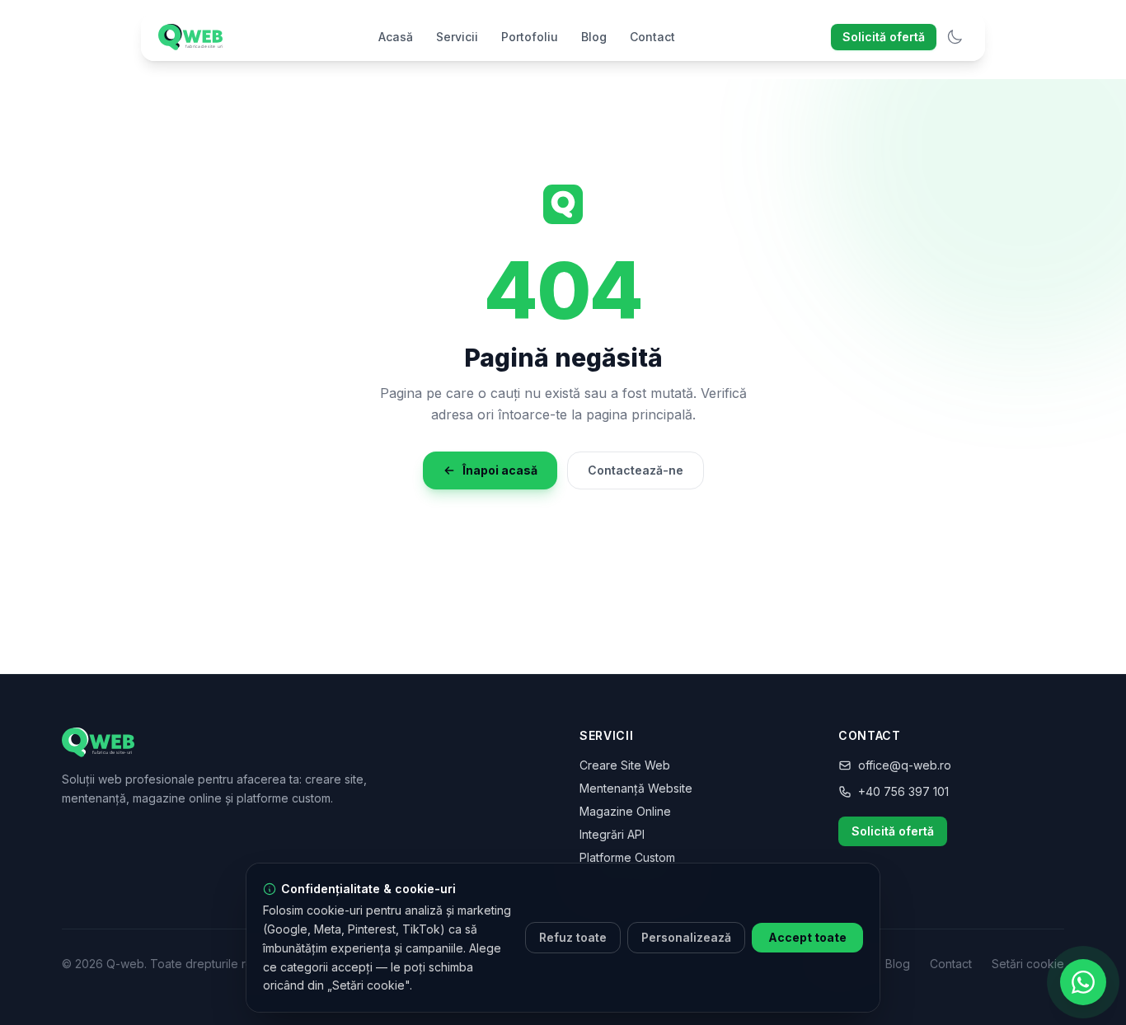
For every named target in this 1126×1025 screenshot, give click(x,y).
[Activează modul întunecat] (954, 37)
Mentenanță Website (635, 788)
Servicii (457, 37)
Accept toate (807, 937)
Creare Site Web (624, 765)
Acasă (395, 37)
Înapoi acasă (499, 470)
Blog (594, 37)
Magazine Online (625, 811)
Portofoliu (529, 37)
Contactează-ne (635, 470)
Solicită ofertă (883, 37)
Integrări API (612, 834)
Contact (652, 37)
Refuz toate (573, 937)
